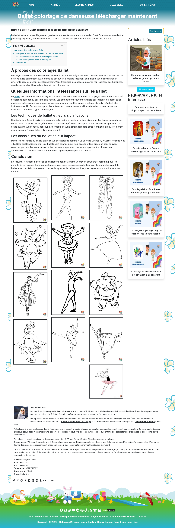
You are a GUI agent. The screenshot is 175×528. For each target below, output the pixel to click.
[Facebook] (14, 480)
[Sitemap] (90, 510)
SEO (67, 439)
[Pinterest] (33, 480)
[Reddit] (37, 480)
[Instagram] (21, 480)
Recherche (155, 31)
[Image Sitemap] (95, 510)
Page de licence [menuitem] (99, 516)
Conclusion (20, 62)
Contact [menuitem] (141, 516)
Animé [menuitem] (54, 4)
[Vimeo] (48, 480)
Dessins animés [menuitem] (84, 4)
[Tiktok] (85, 510)
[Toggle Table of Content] (61, 46)
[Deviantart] (25, 480)
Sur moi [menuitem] (54, 516)
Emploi (23, 29)
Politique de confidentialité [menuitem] (74, 516)
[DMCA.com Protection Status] (109, 510)
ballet (17, 96)
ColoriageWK (66, 522)
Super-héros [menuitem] (148, 4)
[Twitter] (18, 480)
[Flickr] (29, 480)
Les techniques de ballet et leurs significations (38, 56)
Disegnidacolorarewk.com (63, 442)
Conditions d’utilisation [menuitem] (122, 516)
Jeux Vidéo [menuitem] (116, 4)
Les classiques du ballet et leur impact (35, 59)
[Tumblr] (41, 480)
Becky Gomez (104, 522)
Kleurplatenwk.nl (43, 442)
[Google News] (99, 510)
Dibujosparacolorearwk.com (89, 442)
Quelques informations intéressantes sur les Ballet (39, 53)
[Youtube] (44, 480)
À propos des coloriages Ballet (29, 50)
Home (14, 29)
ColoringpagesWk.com (24, 442)
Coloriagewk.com (114, 442)
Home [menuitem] (31, 4)
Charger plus (146, 89)
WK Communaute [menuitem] (38, 516)
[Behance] (52, 480)
